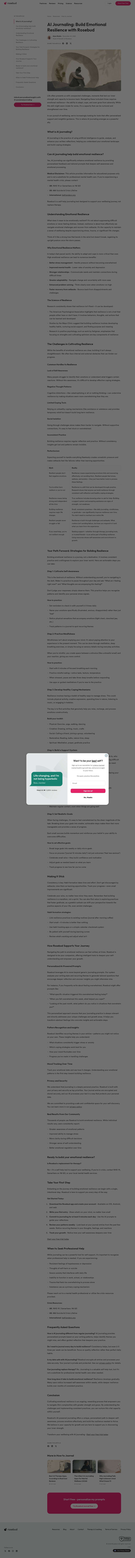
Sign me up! (88, 791)
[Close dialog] (106, 755)
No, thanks (88, 797)
